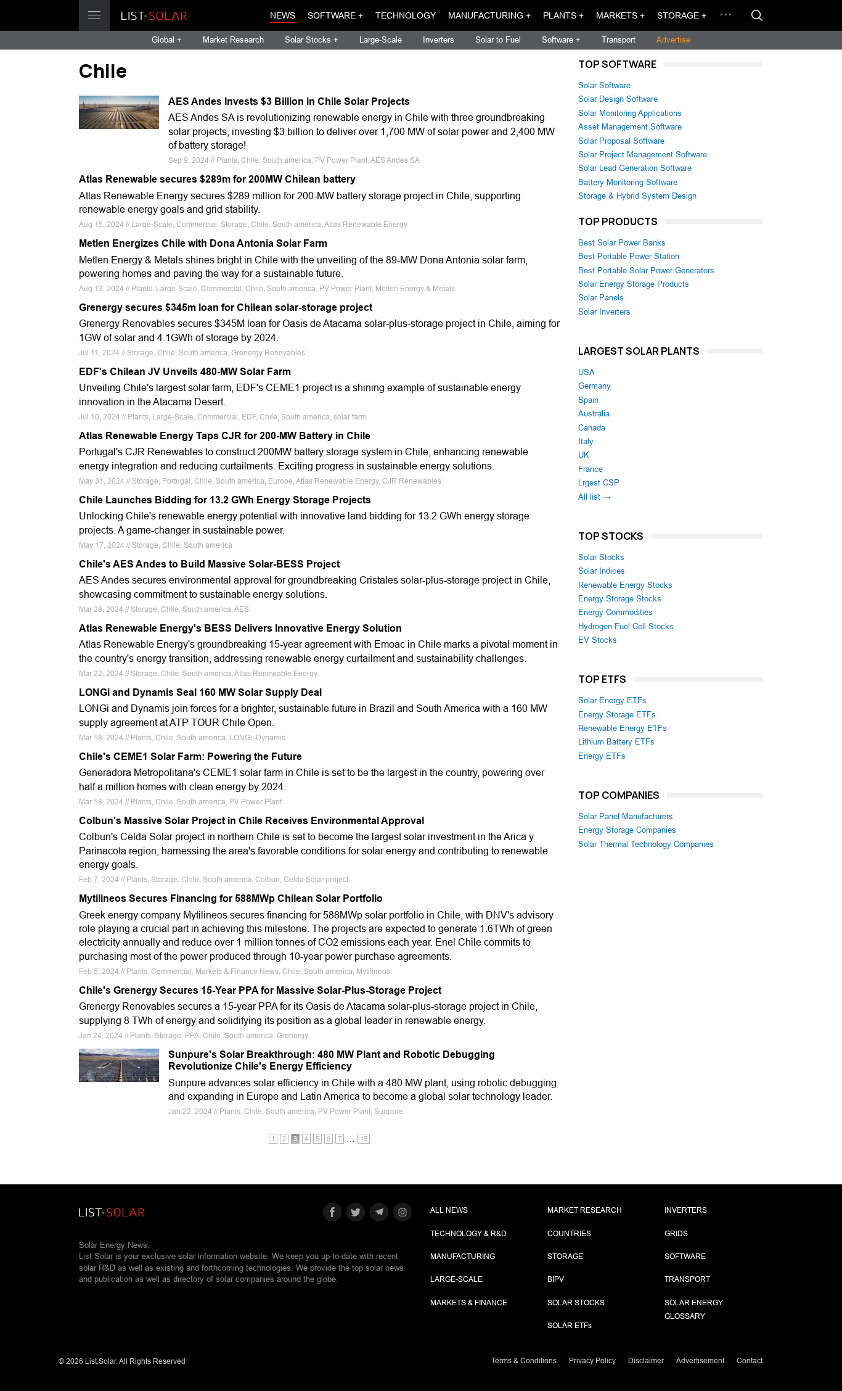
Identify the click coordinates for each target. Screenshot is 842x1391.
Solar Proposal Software (621, 141)
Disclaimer (646, 1360)
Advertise (673, 39)
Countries (569, 1233)
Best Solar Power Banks (622, 242)
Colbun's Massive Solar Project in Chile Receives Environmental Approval (251, 820)
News (282, 15)
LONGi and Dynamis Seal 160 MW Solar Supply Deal (200, 692)
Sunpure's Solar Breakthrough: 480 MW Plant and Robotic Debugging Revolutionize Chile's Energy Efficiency (331, 1060)
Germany (594, 385)
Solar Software (604, 85)
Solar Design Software (618, 99)
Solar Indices (601, 571)
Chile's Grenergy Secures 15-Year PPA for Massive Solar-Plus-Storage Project (260, 990)
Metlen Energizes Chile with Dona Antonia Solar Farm (203, 243)
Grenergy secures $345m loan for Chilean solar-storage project (225, 307)
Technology (405, 15)
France (590, 469)
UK (583, 455)
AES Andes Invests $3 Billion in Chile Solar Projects (289, 101)
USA (586, 372)
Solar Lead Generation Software (635, 168)
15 (363, 1138)
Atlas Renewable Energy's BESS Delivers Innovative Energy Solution (240, 628)
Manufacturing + (489, 15)
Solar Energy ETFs (612, 700)
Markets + (620, 15)
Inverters (438, 39)
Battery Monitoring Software (627, 182)
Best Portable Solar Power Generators (646, 270)
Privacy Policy (592, 1360)
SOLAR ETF (569, 1325)
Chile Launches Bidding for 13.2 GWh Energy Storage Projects (225, 500)
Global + (167, 39)
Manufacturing (462, 1256)
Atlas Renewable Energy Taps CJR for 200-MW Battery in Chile (224, 436)
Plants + (563, 15)
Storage (565, 1256)
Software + (335, 15)
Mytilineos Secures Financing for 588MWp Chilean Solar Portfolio (231, 898)
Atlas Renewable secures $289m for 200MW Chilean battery (217, 179)
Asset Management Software (630, 126)
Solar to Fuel (498, 39)
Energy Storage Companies (627, 830)
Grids (676, 1233)
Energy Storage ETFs (617, 714)
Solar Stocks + (311, 39)
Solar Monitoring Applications (630, 113)
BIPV (555, 1279)
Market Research (233, 39)
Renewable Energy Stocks (625, 585)
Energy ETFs (602, 756)
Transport (619, 39)
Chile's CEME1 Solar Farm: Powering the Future (190, 756)
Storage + (681, 15)
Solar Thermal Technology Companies (646, 844)
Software (685, 1256)
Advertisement (700, 1360)
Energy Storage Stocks (619, 598)
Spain (588, 400)
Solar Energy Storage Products (633, 284)
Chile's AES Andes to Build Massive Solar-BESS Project (209, 564)
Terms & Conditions (524, 1360)
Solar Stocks (601, 557)
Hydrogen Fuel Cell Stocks (626, 626)
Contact (749, 1360)
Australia (594, 413)
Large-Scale (380, 39)
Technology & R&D (468, 1233)
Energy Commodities (615, 612)
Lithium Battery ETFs (616, 741)
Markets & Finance (468, 1302)
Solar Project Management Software (642, 154)
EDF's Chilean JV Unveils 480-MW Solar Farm (185, 371)
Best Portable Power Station (628, 256)
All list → (594, 497)
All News (449, 1210)
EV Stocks (597, 640)
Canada (591, 427)
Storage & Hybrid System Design (637, 195)
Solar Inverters (604, 311)
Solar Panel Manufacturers (625, 816)
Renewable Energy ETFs (622, 728)
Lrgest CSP (598, 482)
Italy (586, 441)
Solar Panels (601, 297)
